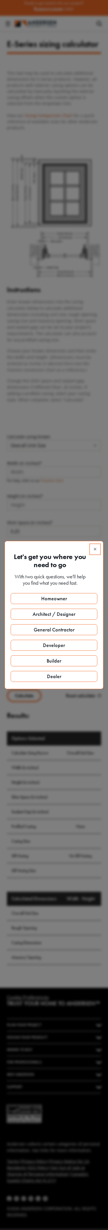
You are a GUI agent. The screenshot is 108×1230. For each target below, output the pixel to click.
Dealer (54, 676)
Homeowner (54, 598)
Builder (54, 660)
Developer (54, 645)
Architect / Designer (54, 614)
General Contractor (54, 629)
